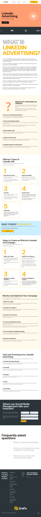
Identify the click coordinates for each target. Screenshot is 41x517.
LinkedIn (23, 475)
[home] (5, 2)
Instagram (23, 472)
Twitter (23, 474)
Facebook (23, 473)
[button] (13, 2)
